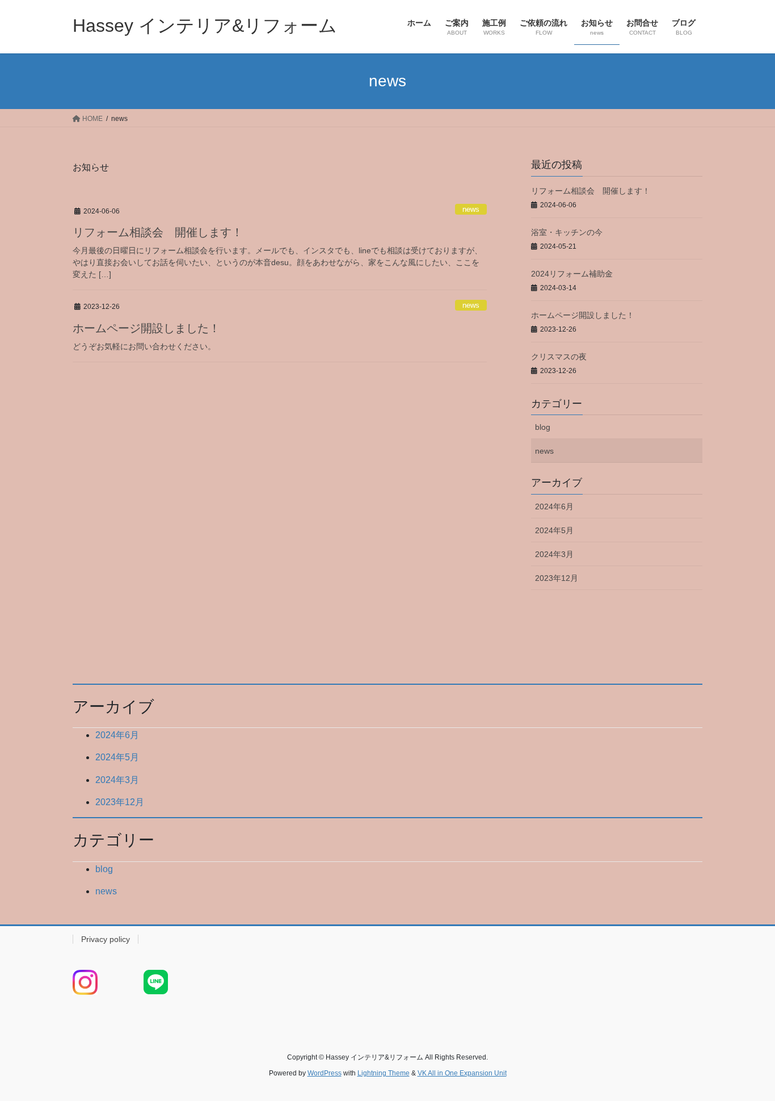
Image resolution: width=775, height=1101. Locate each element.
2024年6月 (554, 506)
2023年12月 (556, 578)
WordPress (325, 1073)
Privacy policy (105, 939)
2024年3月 (554, 554)
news (470, 209)
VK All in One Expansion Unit (462, 1073)
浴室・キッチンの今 (567, 232)
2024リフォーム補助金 (572, 273)
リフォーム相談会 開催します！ (158, 232)
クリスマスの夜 (559, 356)
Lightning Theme (383, 1073)
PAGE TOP (746, 1058)
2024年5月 (554, 530)
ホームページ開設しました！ (146, 328)
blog (542, 427)
